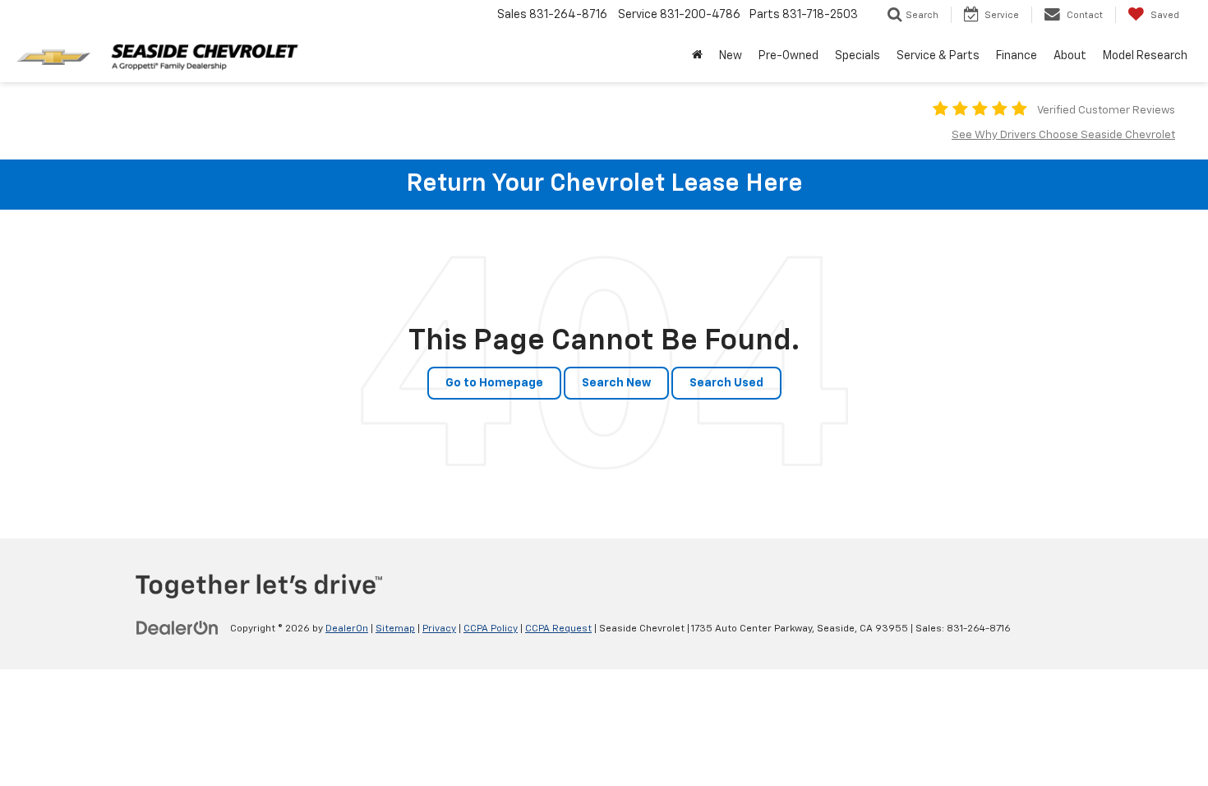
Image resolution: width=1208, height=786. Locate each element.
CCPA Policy (490, 629)
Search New (616, 383)
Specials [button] (857, 56)
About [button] (1070, 56)
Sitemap (395, 629)
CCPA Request (558, 629)
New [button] (730, 56)
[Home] (697, 56)
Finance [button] (1016, 56)
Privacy (439, 629)
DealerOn (346, 629)
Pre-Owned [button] (788, 56)
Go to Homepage (494, 383)
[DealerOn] (177, 628)
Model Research (1145, 56)
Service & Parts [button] (938, 56)
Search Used (726, 383)
